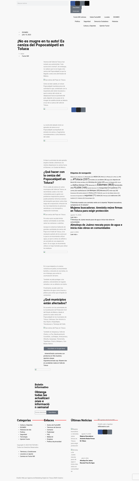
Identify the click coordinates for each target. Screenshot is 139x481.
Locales (107, 17)
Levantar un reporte (26, 454)
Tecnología (23, 437)
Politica (92, 193)
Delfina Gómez (80, 185)
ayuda (107, 182)
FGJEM (80, 187)
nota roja (113, 190)
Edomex (105, 184)
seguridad (90, 195)
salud (105, 193)
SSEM (100, 195)
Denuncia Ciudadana (101, 21)
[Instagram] (77, 3)
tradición (73, 198)
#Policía (109, 176)
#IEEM (96, 177)
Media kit (50, 437)
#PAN (103, 176)
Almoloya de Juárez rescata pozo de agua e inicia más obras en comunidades (96, 226)
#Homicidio (89, 176)
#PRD (115, 176)
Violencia (81, 198)
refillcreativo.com (103, 426)
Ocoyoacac (74, 193)
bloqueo (113, 182)
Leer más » (74, 217)
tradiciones (115, 195)
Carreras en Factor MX (27, 456)
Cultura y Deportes (89, 26)
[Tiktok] (82, 3)
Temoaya (106, 195)
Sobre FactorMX (95, 17)
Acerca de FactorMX (53, 425)
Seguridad (87, 21)
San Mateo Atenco (114, 193)
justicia (116, 188)
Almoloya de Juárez (96, 182)
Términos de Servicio (54, 427)
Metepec (95, 190)
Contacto (50, 430)
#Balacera (73, 176)
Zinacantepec (89, 198)
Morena (104, 190)
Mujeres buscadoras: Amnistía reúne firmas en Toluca (87, 438)
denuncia (93, 185)
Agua (109, 179)
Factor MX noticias (79, 17)
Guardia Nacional (93, 188)
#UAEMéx (93, 179)
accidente (102, 180)
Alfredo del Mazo (82, 182)
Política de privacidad (54, 441)
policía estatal (83, 193)
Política (77, 21)
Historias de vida (25, 430)
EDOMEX (116, 17)
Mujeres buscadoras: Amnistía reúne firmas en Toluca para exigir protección (96, 209)
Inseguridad (105, 188)
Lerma (73, 190)
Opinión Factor (104, 26)
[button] (29, 62)
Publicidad (50, 432)
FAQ (48, 434)
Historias (115, 21)
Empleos (50, 439)
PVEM (99, 193)
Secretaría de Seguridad (77, 195)
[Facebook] (72, 3)
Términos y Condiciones (28, 452)
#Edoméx (81, 176)
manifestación (83, 190)
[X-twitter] (87, 3)
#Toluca (81, 179)
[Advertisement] (91, 59)
